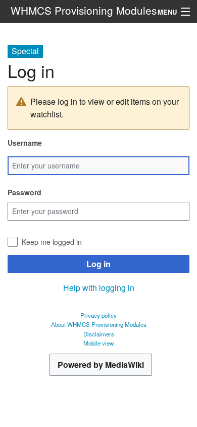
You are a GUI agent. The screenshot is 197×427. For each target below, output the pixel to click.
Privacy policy (98, 315)
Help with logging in (98, 287)
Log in (98, 264)
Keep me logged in (52, 242)
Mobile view (98, 343)
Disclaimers (98, 334)
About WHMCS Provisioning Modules (98, 324)
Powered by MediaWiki (101, 364)
